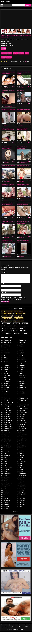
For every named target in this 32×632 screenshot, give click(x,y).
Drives (23, 87)
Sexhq (5, 434)
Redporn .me (7, 436)
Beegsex (21, 352)
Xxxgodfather (7, 455)
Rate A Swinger (23, 412)
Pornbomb (21, 443)
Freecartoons (7, 375)
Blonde (4, 53)
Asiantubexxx (7, 443)
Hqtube (21, 471)
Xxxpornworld (22, 486)
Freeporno (21, 451)
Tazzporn (21, 395)
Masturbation (24, 218)
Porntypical (22, 488)
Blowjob (8, 181)
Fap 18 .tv (6, 451)
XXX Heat (21, 502)
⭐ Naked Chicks (7, 318)
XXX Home (22, 485)
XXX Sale (21, 479)
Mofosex (6, 357)
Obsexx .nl (21, 430)
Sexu (5, 453)
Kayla (8, 87)
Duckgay (6, 373)
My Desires (22, 410)
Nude (7, 125)
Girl (28, 53)
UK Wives (21, 418)
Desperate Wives (23, 408)
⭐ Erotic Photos (7, 313)
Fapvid (5, 463)
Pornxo (5, 475)
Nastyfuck (21, 391)
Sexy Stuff (21, 426)
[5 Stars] (8, 61)
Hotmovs (6, 359)
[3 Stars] (5, 61)
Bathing (5, 256)
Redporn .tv (22, 477)
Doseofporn (22, 348)
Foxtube (6, 344)
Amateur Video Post (24, 404)
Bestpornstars (7, 440)
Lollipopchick (7, 385)
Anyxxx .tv (21, 455)
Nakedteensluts (23, 359)
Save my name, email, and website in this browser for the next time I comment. (13, 298)
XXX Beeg (21, 496)
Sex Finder (22, 414)
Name (3, 283)
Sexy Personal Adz (8, 428)
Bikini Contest (20, 90)
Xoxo (5, 490)
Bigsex (5, 465)
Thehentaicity (6, 325)
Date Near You (7, 424)
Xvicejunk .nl (7, 459)
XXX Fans (6, 498)
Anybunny (21, 481)
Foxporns (21, 441)
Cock (10, 53)
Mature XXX (6, 389)
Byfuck (21, 369)
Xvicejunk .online (8, 467)
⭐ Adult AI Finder (8, 311)
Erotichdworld (7, 346)
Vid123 (14, 325)
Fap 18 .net (22, 355)
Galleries (27, 626)
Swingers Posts (7, 406)
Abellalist (6, 348)
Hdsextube (22, 344)
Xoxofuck (21, 490)
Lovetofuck (6, 387)
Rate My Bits (7, 414)
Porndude (21, 350)
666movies (6, 350)
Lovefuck (21, 385)
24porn (21, 353)
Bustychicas (22, 367)
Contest (22, 104)
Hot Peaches (7, 381)
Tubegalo (24, 333)
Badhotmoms (7, 365)
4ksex (5, 355)
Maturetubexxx (22, 473)
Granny (5, 377)
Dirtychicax (15, 333)
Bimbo (5, 237)
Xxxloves (21, 506)
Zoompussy (6, 398)
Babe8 (12, 328)
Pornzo (21, 432)
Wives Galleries (7, 422)
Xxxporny (14, 330)
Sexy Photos (22, 342)
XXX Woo (6, 481)
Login (16, 625)
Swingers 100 (22, 416)
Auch (20, 125)
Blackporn (21, 483)
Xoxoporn (21, 453)
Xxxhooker (6, 506)
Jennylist (21, 381)
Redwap (21, 436)
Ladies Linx (22, 424)
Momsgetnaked (6, 323)
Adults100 (6, 400)
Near (4, 57)
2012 (20, 162)
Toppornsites (6, 333)
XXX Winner (22, 504)
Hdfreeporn (6, 447)
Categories (21, 625)
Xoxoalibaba (20, 328)
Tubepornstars (22, 438)
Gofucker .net (22, 445)
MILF (5, 125)
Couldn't (5, 106)
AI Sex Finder (22, 402)
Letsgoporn (6, 383)
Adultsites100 (22, 400)
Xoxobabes (22, 500)
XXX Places (22, 498)
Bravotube (6, 438)
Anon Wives (6, 408)
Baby (22, 125)
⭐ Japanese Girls (20, 313)
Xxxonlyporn (22, 492)
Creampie (8, 218)
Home (2, 625)
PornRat (25, 323)
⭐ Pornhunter (19, 318)
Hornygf (21, 379)
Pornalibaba (6, 477)
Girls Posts (6, 361)
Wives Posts (22, 406)
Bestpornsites (22, 340)
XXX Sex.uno (22, 475)
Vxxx (5, 449)
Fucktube (6, 486)
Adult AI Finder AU (23, 398)
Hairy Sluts (22, 377)
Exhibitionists (21, 626)
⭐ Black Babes (18, 321)
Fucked (5, 87)
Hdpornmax (6, 352)
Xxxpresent (6, 508)
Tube (5, 397)
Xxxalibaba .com (8, 483)
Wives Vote (22, 420)
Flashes (22, 53)
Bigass (5, 471)
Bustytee (6, 369)
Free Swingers (7, 410)
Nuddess (6, 393)
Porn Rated (6, 441)
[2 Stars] (3, 61)
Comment (4, 272)
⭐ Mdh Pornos (7, 321)
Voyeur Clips (5, 1)
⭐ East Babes (7, 316)
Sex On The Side (8, 426)
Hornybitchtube (23, 325)
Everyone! (9, 256)
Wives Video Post (8, 420)
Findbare (21, 373)
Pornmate (6, 479)
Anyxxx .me (22, 357)
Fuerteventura (23, 162)
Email (3, 288)
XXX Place (6, 504)
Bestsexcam (22, 461)
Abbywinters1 (22, 361)
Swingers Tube (22, 422)
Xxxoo (5, 494)
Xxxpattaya (6, 469)
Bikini (20, 104)
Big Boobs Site (22, 494)
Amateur (20, 256)
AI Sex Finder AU (8, 404)
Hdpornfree (6, 353)
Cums (15, 53)
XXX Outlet (16, 323)
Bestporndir (22, 365)
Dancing (5, 162)
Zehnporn (21, 397)
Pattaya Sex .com (8, 488)
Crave (23, 143)
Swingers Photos (23, 428)
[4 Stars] (7, 61)
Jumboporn (5, 330)
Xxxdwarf (21, 467)
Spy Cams (14, 626)
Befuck (21, 469)
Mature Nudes (22, 387)
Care (23, 237)
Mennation (21, 389)
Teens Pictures (22, 434)
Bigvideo (21, 459)
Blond (23, 181)
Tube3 (20, 465)
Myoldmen (6, 430)
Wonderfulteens (7, 342)
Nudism (23, 200)
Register (12, 625)
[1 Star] (2, 61)
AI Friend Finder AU (8, 402)
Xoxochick (6, 502)
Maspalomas (9, 106)
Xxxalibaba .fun (7, 445)
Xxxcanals (6, 492)
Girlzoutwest (22, 375)
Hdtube (21, 447)
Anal (23, 256)
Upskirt (4, 626)
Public (9, 57)
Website (3, 292)
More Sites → (16, 511)
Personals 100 (22, 393)
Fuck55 (22, 330)
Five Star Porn (7, 473)
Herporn (21, 457)
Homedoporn (7, 432)
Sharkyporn (6, 395)
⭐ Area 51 (18, 311)
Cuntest (5, 371)
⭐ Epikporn (17, 316)
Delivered (8, 143)
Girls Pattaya (7, 485)
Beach (4, 48)
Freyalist (21, 346)
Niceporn (21, 463)
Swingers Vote (7, 418)
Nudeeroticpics (7, 340)
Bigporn (5, 457)
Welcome (7, 625)
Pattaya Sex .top (23, 440)
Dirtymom (21, 371)
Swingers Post (7, 416)
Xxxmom (5, 328)
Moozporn (6, 391)
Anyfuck (21, 363)
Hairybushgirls (7, 379)
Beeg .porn (22, 449)
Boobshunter (7, 367)
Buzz (5, 143)
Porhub (5, 496)
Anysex (5, 461)
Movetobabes (7, 500)
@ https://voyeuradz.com (20, 629)
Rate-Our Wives (7, 412)
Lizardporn (22, 383)
